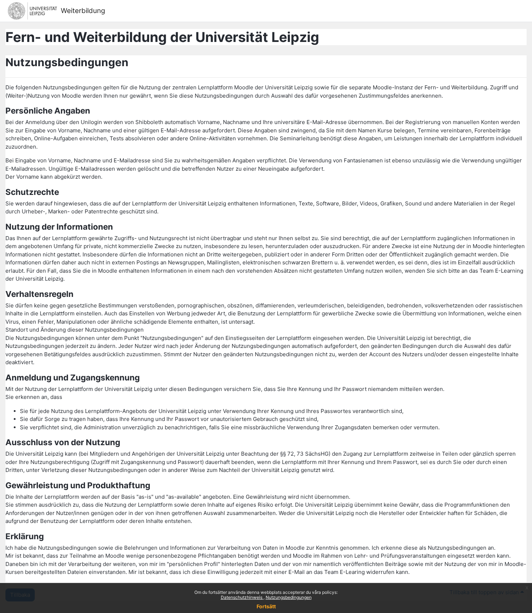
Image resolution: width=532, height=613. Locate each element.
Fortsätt (266, 606)
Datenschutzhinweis (242, 597)
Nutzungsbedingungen (289, 597)
